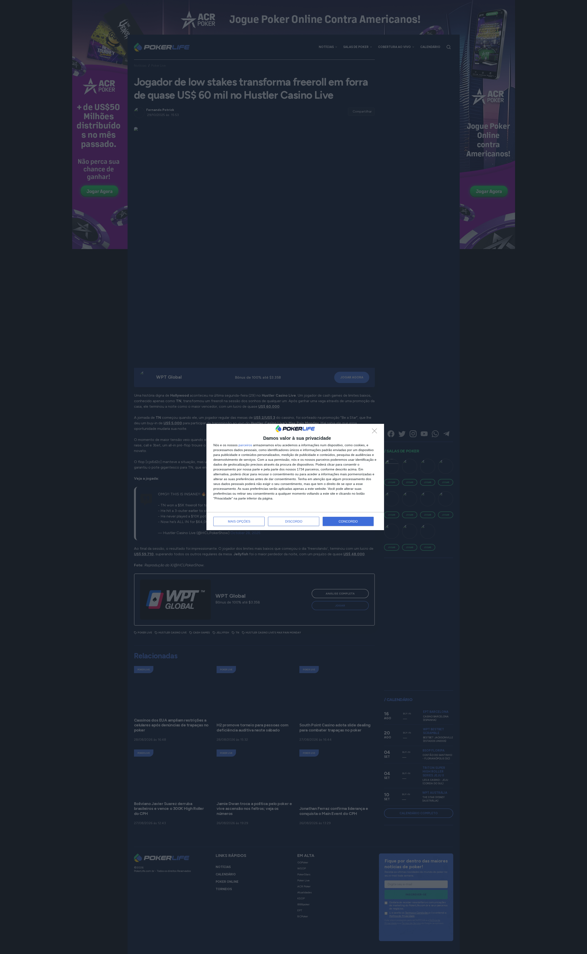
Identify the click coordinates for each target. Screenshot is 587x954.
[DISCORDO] (375, 432)
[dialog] (295, 477)
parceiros (245, 445)
